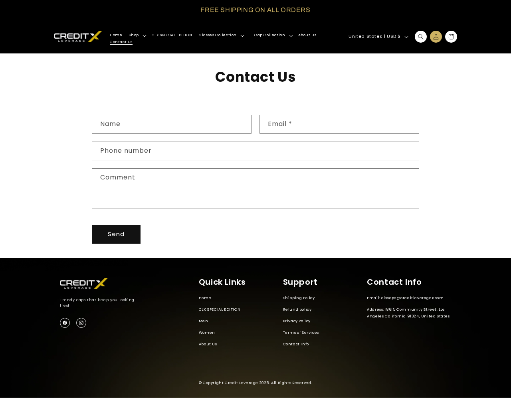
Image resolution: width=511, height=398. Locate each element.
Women (207, 332)
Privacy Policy (297, 320)
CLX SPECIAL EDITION (219, 309)
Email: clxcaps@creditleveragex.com (405, 297)
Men (203, 320)
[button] (136, 35)
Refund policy (297, 309)
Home (205, 297)
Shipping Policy (299, 297)
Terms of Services (301, 332)
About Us (208, 344)
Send (116, 234)
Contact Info (296, 344)
